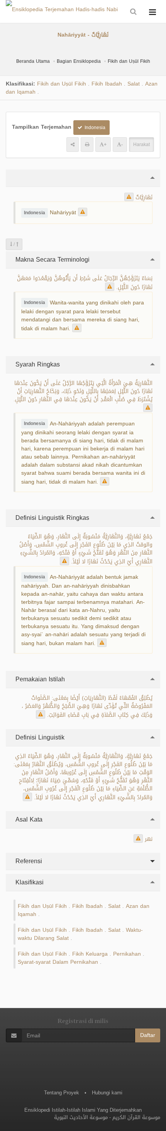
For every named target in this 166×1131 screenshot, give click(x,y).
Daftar (147, 1035)
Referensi (28, 861)
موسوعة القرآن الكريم (136, 1117)
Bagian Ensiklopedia (79, 61)
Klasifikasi (29, 882)
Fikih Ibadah (106, 84)
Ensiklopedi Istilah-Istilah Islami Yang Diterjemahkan (83, 1110)
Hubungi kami (107, 1092)
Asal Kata (28, 819)
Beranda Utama (33, 61)
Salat (133, 84)
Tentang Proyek (61, 1092)
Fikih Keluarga (90, 954)
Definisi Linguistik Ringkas (51, 518)
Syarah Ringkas (37, 364)
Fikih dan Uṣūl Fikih (129, 61)
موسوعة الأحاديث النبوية (81, 1117)
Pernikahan (127, 954)
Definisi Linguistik (39, 737)
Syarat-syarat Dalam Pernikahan (58, 962)
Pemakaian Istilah (39, 679)
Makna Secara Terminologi (52, 260)
